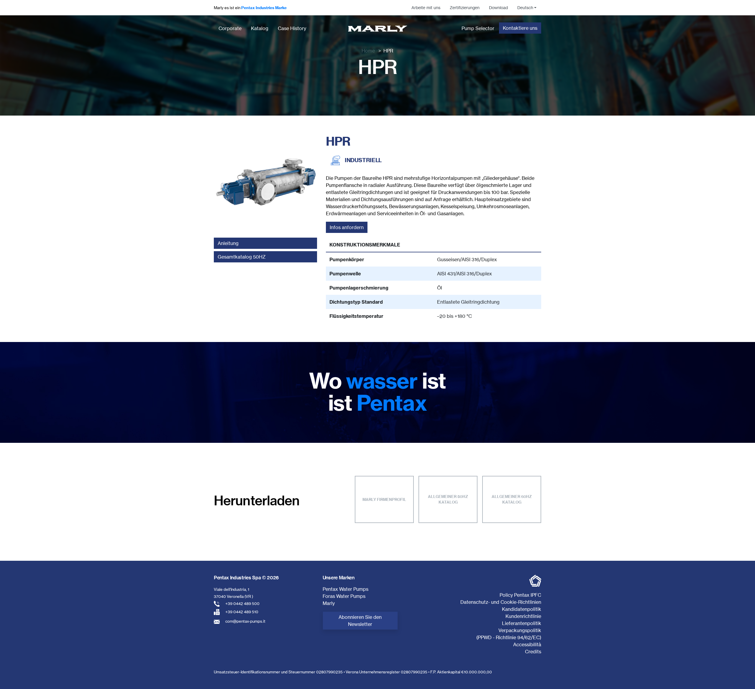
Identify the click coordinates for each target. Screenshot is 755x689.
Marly (329, 603)
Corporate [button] (230, 28)
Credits (533, 652)
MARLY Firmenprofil (384, 499)
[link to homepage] (377, 28)
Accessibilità (527, 644)
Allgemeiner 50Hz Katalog (448, 499)
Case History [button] (292, 28)
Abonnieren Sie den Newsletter (360, 620)
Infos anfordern (347, 227)
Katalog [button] (259, 28)
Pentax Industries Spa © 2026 (246, 578)
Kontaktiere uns (520, 28)
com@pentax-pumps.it (245, 621)
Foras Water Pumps (344, 596)
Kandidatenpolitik (521, 609)
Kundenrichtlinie (523, 616)
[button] (527, 7)
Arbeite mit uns (425, 7)
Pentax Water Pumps (345, 589)
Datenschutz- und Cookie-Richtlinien (500, 602)
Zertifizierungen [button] (465, 7)
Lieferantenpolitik (521, 623)
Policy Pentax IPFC (520, 595)
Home (368, 51)
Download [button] (498, 7)
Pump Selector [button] (478, 28)
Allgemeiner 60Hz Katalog (512, 499)
